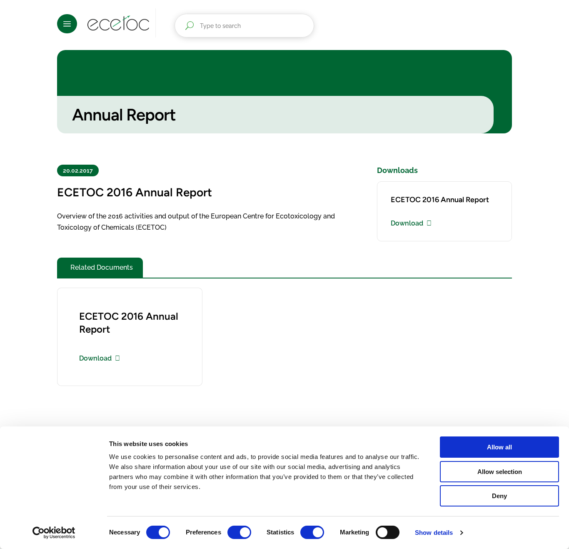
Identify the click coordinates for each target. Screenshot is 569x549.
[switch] (239, 532)
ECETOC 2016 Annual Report (440, 199)
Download (407, 223)
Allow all (499, 447)
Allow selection (499, 471)
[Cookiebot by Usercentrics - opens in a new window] (53, 532)
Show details (434, 532)
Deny (499, 495)
